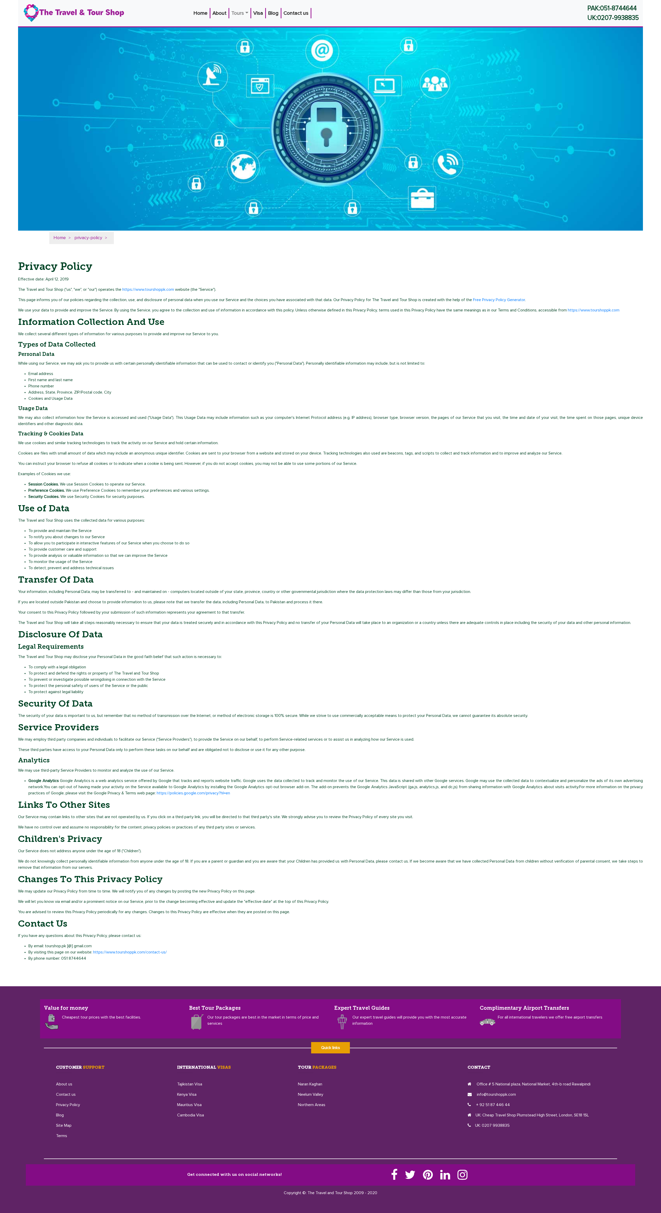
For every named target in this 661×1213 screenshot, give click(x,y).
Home (201, 13)
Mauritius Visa (189, 1105)
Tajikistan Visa (189, 1084)
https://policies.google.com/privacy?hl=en (193, 793)
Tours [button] (237, 13)
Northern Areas (311, 1105)
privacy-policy (88, 238)
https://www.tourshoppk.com (148, 289)
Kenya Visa (186, 1094)
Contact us (296, 13)
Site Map (64, 1125)
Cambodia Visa (190, 1115)
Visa (258, 13)
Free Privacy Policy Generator (499, 300)
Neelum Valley (310, 1094)
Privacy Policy (68, 1105)
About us (64, 1084)
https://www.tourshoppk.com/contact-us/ (130, 952)
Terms (61, 1136)
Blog (273, 13)
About (219, 13)
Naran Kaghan (310, 1084)
